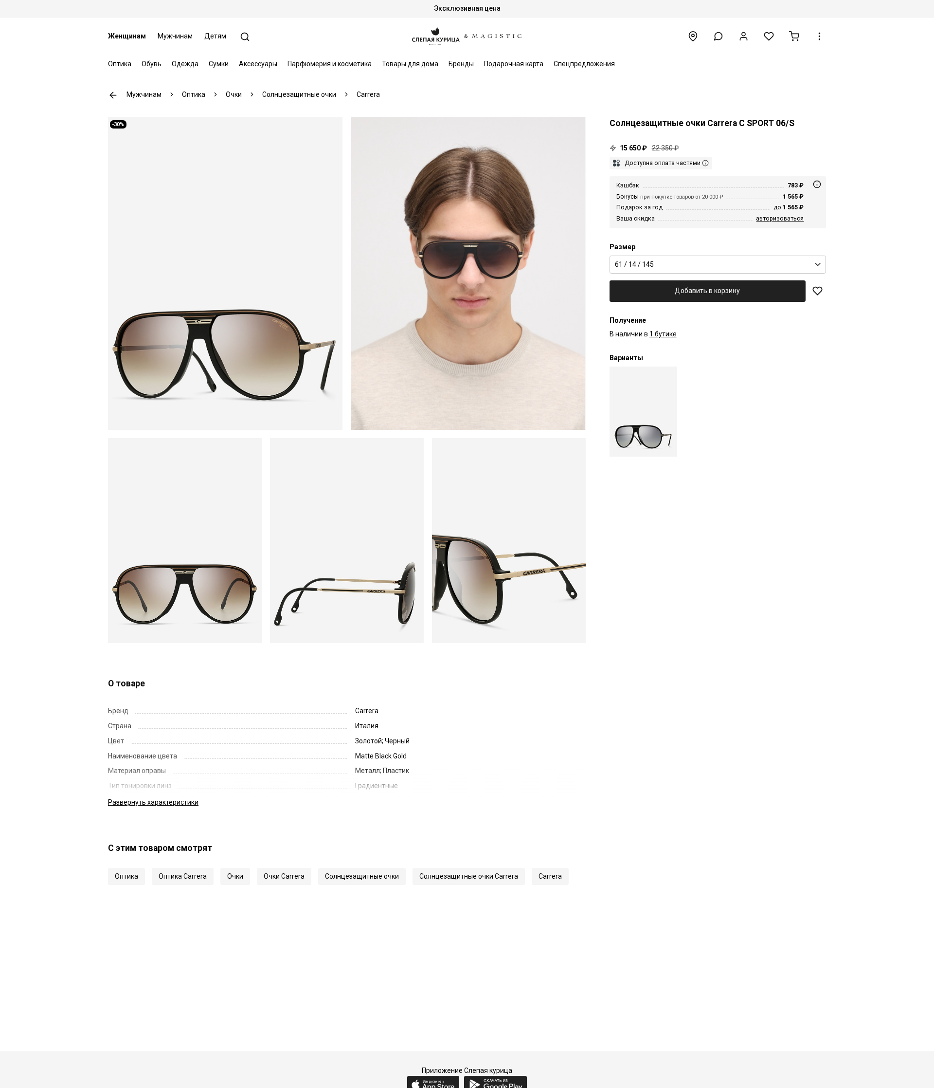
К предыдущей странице (113, 95)
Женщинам (127, 36)
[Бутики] (693, 36)
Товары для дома (410, 64)
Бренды (461, 64)
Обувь (152, 64)
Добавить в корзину (707, 291)
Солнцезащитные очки (362, 876)
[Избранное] (769, 36)
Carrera (550, 876)
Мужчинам (175, 36)
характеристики (153, 802)
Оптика (119, 64)
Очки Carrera (284, 876)
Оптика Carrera (183, 876)
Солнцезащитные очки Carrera (468, 876)
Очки (235, 876)
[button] (718, 36)
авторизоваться (780, 218)
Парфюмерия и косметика (329, 64)
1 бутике (663, 334)
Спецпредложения (584, 64)
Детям (215, 36)
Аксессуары (258, 64)
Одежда (185, 64)
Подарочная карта (513, 64)
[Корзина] (794, 36)
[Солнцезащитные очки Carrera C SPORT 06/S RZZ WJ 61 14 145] (643, 412)
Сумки (219, 64)
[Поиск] (245, 37)
